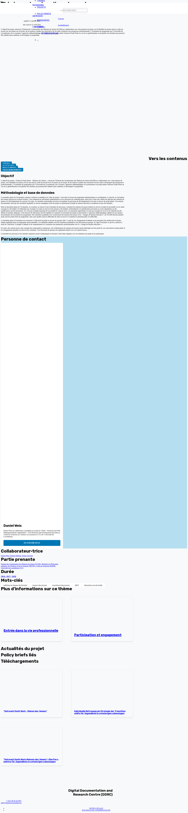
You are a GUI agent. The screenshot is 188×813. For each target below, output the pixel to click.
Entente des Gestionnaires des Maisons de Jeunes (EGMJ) (21, 564)
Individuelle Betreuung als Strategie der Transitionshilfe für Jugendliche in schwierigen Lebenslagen (100, 712)
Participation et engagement (98, 635)
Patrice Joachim (27, 556)
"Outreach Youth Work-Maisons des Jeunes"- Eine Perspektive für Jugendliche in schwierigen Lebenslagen (31, 760)
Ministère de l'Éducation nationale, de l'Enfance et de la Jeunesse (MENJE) (29, 565)
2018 (14, 576)
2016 (3, 576)
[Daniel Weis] (1, 243)
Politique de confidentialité (96, 810)
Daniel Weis (5, 556)
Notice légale (96, 808)
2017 (8, 576)
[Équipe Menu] (44, 27)
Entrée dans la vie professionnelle (31, 630)
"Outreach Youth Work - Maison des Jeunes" (25, 711)
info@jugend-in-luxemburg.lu (11, 803)
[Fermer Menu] (38, 40)
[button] (61, 19)
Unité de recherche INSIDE (45, 566)
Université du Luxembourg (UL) (12, 568)
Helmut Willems (15, 556)
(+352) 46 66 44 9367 (13, 801)
